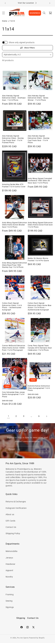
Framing (10, 594)
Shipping (20, 618)
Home (4, 21)
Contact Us (11, 527)
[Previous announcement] (5, 3)
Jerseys (9, 558)
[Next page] (46, 416)
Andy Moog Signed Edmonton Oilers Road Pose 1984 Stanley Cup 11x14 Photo (14, 265)
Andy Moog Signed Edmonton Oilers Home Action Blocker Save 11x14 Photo (14, 225)
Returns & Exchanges (16, 501)
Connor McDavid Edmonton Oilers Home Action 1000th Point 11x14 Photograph (13, 348)
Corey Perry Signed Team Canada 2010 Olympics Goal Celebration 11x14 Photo (40, 348)
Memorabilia (11, 551)
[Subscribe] (46, 449)
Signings (10, 607)
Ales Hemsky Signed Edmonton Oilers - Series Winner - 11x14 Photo (38, 98)
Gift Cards (10, 521)
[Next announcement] (50, 3)
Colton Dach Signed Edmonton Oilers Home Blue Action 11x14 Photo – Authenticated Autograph (39, 306)
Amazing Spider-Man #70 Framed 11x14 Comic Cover (13, 185)
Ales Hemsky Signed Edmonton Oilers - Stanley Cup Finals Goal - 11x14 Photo (39, 139)
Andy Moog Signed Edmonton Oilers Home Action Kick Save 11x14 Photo (40, 225)
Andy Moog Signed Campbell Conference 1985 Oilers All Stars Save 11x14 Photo (40, 181)
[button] (3, 13)
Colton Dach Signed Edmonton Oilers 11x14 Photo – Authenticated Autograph (12, 306)
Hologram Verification (16, 508)
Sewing (9, 601)
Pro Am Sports (23, 638)
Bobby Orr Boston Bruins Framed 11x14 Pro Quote (38, 259)
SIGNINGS (35, 13)
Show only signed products (22, 42)
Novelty (9, 577)
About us (10, 514)
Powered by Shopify (37, 638)
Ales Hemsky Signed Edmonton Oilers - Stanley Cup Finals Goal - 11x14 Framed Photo (13, 139)
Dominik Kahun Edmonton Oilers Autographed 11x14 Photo (39, 388)
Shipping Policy (13, 533)
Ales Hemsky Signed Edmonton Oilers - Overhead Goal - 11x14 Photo (14, 98)
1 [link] (8, 416)
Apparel (9, 570)
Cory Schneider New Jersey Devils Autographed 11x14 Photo (13, 394)
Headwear (10, 564)
